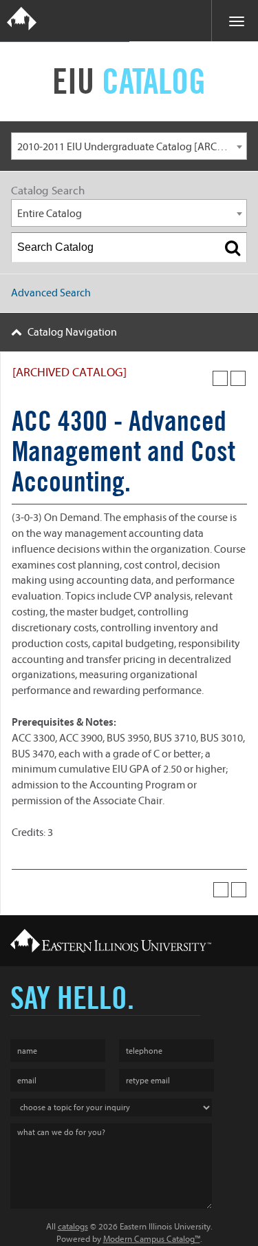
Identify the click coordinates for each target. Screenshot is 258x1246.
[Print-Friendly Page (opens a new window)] (220, 378)
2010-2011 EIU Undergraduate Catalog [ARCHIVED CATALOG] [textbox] (131, 147)
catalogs (73, 1226)
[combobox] (129, 146)
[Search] (232, 247)
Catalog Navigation (72, 332)
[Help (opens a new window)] (238, 378)
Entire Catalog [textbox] (49, 213)
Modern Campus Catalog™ (151, 1239)
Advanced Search (51, 293)
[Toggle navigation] (234, 20)
